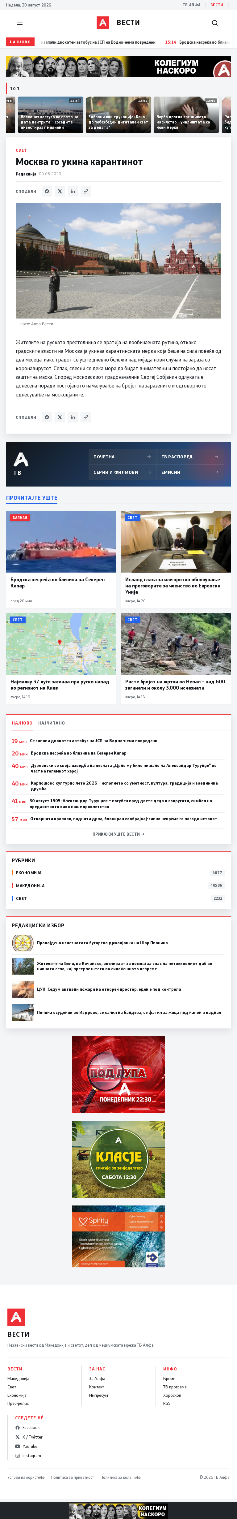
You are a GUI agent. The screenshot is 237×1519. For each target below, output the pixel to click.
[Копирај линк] (86, 191)
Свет (21, 150)
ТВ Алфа (192, 4)
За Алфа (97, 1378)
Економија (17, 1395)
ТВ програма (175, 1387)
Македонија (18, 1378)
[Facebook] (47, 191)
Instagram (32, 1455)
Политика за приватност (72, 1477)
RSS (167, 1403)
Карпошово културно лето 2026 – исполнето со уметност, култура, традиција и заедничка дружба (124, 785)
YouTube (30, 1446)
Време (169, 1378)
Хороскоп (172, 1395)
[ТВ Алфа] (103, 22)
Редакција (26, 173)
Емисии (190, 472)
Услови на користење (25, 1477)
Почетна (122, 457)
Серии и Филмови (122, 472)
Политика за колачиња (121, 1477)
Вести (216, 4)
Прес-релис (18, 1403)
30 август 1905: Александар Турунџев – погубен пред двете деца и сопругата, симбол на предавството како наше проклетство (121, 803)
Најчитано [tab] (51, 723)
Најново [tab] (22, 723)
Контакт (96, 1387)
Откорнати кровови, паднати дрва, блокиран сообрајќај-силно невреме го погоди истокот (123, 818)
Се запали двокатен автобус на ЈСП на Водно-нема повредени (93, 740)
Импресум (98, 1395)
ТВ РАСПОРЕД (190, 457)
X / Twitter (33, 1437)
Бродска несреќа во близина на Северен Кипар (79, 753)
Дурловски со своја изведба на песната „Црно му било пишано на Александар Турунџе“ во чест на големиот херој (124, 768)
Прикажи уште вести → (119, 834)
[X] (60, 191)
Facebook (31, 1427)
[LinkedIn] (73, 191)
